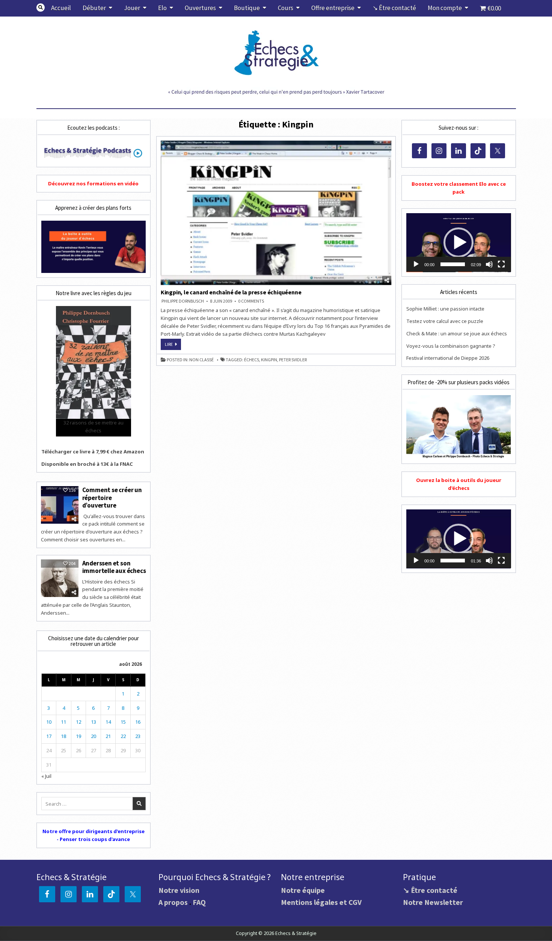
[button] (458, 242)
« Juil (46, 776)
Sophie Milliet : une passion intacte (445, 308)
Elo (162, 8)
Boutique (247, 8)
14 (108, 721)
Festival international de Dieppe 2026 (447, 358)
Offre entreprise (332, 8)
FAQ (199, 902)
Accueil (61, 8)
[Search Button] (40, 7)
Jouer (132, 8)
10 (48, 721)
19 (78, 736)
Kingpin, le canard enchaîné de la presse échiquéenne (231, 292)
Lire (173, 345)
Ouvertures (200, 8)
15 (123, 721)
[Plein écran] (501, 264)
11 (63, 721)
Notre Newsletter (433, 902)
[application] (458, 242)
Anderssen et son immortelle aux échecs (114, 567)
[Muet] (489, 264)
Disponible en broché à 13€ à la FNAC (87, 464)
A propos (173, 902)
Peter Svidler (293, 360)
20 (93, 736)
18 (63, 736)
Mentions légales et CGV (321, 902)
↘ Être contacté (394, 8)
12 (78, 721)
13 (93, 721)
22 (123, 736)
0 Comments (251, 301)
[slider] (452, 264)
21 (108, 736)
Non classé (201, 360)
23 (137, 736)
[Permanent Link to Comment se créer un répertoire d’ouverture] (59, 505)
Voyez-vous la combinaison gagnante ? (450, 345)
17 (48, 736)
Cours (285, 8)
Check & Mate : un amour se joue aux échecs (456, 333)
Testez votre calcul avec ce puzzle (444, 321)
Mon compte (445, 8)
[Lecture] (416, 264)
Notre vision (178, 890)
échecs (251, 360)
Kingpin (269, 360)
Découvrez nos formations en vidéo (93, 183)
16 (137, 721)
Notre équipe (303, 890)
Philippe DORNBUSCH (182, 301)
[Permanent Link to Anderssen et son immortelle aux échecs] (59, 578)
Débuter (94, 8)
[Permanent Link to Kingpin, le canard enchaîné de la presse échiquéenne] (276, 213)
